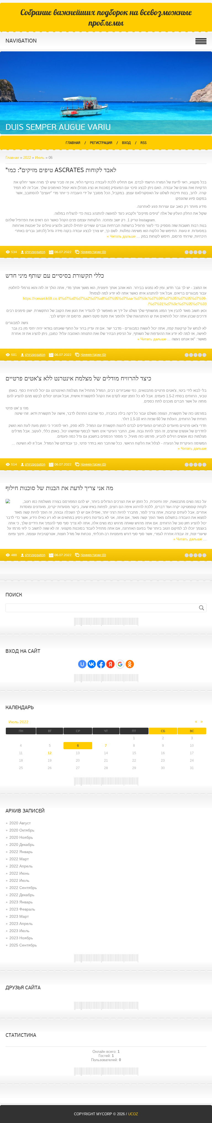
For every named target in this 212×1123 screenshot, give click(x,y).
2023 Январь (21, 902)
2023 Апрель (21, 923)
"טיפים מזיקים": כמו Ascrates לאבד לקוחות (61, 170)
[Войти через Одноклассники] (130, 664)
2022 (27, 158)
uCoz (133, 1114)
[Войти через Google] (120, 664)
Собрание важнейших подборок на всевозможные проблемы (106, 17)
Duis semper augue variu (58, 127)
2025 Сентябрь (23, 945)
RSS (144, 143)
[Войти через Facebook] (101, 664)
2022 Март (19, 859)
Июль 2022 (18, 722)
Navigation (21, 41)
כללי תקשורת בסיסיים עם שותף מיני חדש (55, 276)
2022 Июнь (19, 873)
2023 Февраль (22, 909)
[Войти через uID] (82, 664)
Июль (39, 158)
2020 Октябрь (21, 830)
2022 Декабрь (21, 895)
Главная (73, 143)
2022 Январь (21, 852)
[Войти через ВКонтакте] (92, 664)
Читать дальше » (121, 236)
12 (50, 753)
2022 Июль (19, 880)
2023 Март (19, 916)
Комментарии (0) (93, 252)
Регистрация (101, 143)
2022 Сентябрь (23, 887)
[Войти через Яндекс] (110, 664)
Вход (126, 143)
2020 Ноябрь (21, 837)
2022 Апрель (21, 866)
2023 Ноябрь (21, 938)
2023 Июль (19, 931)
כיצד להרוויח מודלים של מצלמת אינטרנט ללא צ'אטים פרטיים (78, 378)
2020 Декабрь (21, 844)
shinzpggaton (35, 252)
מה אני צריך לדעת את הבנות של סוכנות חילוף (59, 488)
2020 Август (20, 823)
